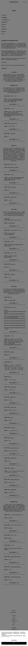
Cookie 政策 (6, 636)
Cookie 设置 (14, 640)
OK (14, 643)
